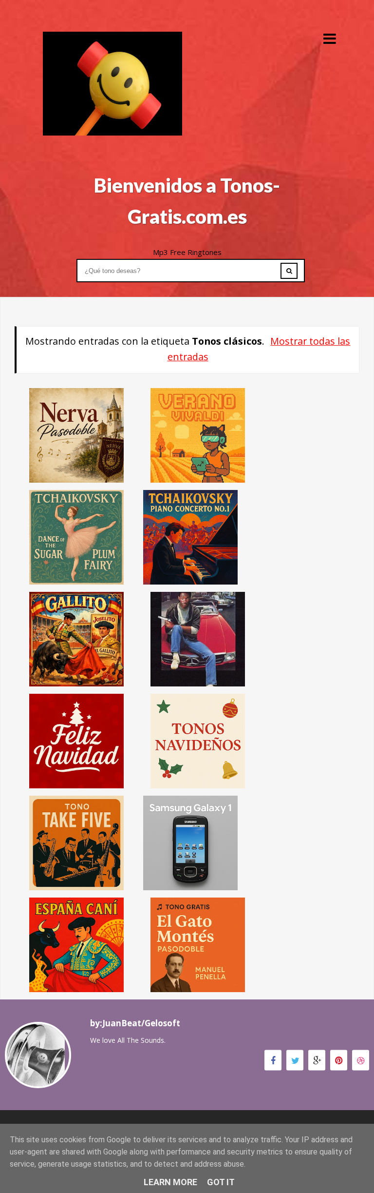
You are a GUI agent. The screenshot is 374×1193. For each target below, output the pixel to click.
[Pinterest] (338, 1060)
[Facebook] (272, 1060)
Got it (221, 1182)
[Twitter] (294, 1060)
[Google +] (316, 1060)
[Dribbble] (360, 1060)
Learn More (170, 1182)
